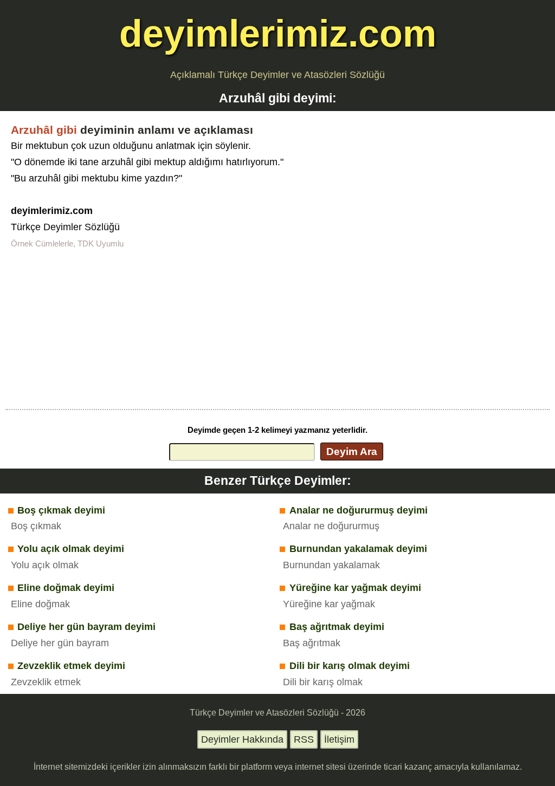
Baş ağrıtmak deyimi (336, 626)
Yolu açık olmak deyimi (70, 548)
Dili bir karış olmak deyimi (349, 665)
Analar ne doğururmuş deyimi (358, 510)
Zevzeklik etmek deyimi (71, 665)
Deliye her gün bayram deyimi (86, 626)
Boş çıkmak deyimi (61, 510)
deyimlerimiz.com (277, 33)
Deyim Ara (351, 451)
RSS (304, 739)
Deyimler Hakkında (242, 739)
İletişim (339, 739)
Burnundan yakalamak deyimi (358, 548)
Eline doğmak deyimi (65, 587)
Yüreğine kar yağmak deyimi (355, 587)
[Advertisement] (277, 328)
